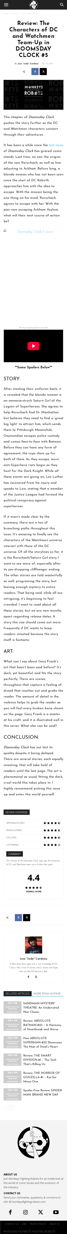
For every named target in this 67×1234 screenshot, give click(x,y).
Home (6, 13)
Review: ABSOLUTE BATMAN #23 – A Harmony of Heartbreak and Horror (42, 1025)
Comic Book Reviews (30, 13)
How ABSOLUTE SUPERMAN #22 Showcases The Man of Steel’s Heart (42, 1042)
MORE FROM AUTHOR (47, 994)
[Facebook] (35, 71)
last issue (56, 145)
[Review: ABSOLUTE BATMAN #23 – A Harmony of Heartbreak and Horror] (12, 1025)
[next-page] (11, 1107)
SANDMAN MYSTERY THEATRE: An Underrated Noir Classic (41, 1008)
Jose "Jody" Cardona (28, 64)
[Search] (62, 5)
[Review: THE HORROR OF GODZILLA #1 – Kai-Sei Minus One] (12, 1077)
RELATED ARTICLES (17, 994)
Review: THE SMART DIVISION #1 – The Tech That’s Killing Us (39, 1060)
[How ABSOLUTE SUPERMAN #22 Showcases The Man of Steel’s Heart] (12, 1042)
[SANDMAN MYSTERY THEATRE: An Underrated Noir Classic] (12, 1007)
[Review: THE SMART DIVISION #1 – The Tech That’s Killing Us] (12, 1059)
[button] (6, 5)
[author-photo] (33, 953)
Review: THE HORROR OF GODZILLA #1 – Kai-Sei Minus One (41, 1077)
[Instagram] (25, 1213)
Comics (15, 13)
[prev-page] (6, 1107)
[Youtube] (56, 1213)
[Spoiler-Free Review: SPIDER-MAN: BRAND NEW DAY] (12, 1094)
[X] (43, 71)
